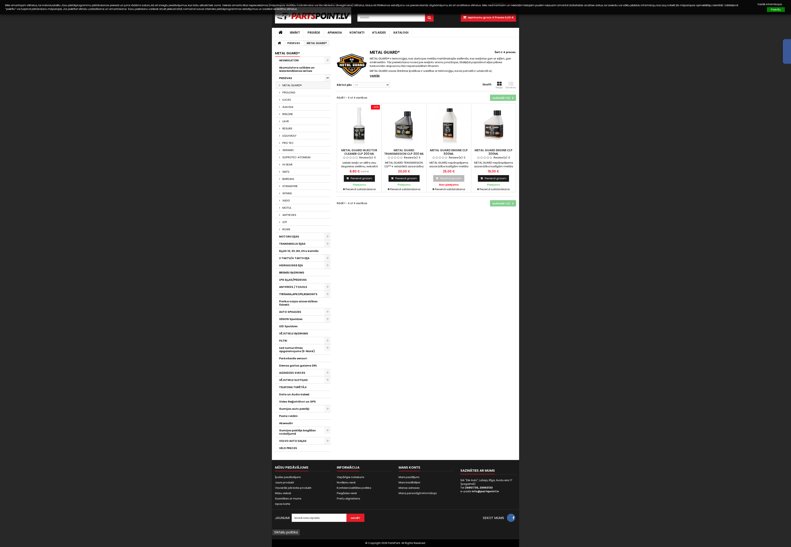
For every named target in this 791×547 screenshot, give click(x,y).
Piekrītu (776, 10)
